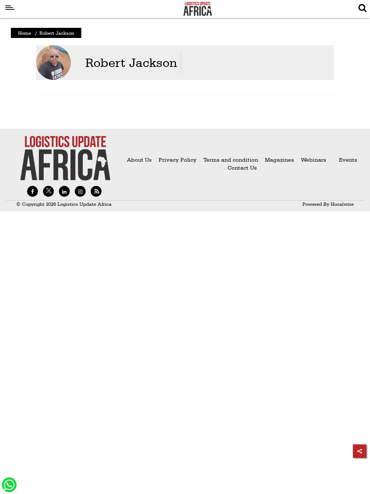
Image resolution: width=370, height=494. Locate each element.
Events (345, 159)
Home (24, 33)
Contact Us (242, 167)
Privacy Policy (178, 159)
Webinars (313, 159)
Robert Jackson (131, 62)
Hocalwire (342, 204)
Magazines (280, 159)
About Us (139, 159)
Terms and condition (231, 159)
